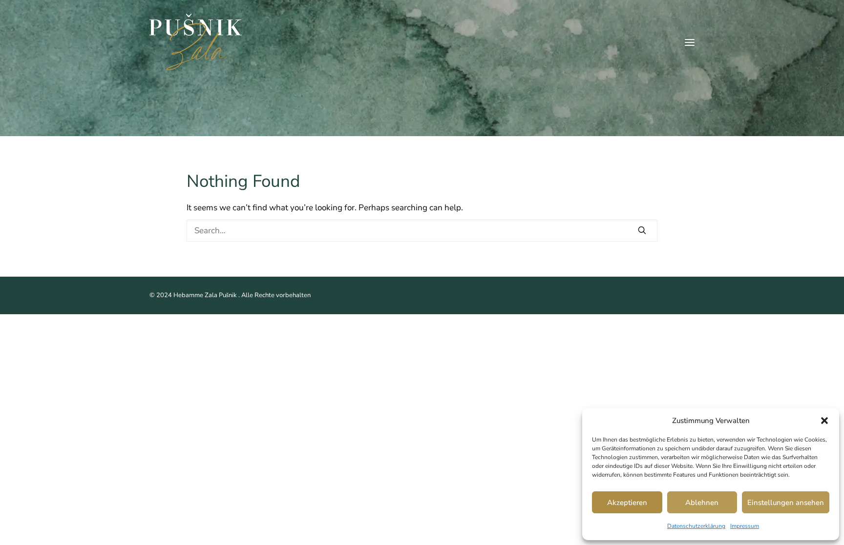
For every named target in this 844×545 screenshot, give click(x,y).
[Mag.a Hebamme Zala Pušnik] (195, 42)
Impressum (744, 526)
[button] (824, 420)
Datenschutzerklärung (696, 526)
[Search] (422, 231)
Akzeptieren (627, 502)
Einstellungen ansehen (785, 502)
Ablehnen (701, 502)
